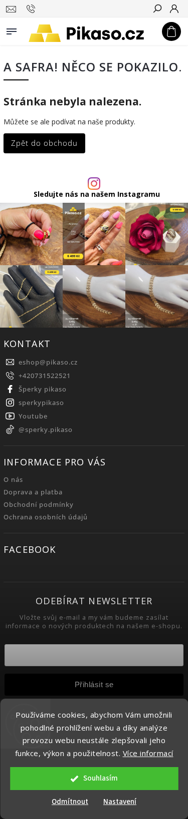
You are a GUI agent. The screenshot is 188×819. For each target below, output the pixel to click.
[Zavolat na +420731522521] (32, 8)
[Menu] (11, 29)
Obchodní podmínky (39, 504)
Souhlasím (100, 778)
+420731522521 (45, 376)
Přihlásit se (94, 684)
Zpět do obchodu (44, 143)
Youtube (33, 416)
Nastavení (119, 802)
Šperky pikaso (43, 389)
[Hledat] (156, 9)
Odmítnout (70, 802)
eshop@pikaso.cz (48, 362)
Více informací (148, 753)
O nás (13, 479)
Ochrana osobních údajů (46, 517)
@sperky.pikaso (46, 429)
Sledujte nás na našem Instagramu (97, 194)
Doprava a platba (33, 492)
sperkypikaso (41, 403)
